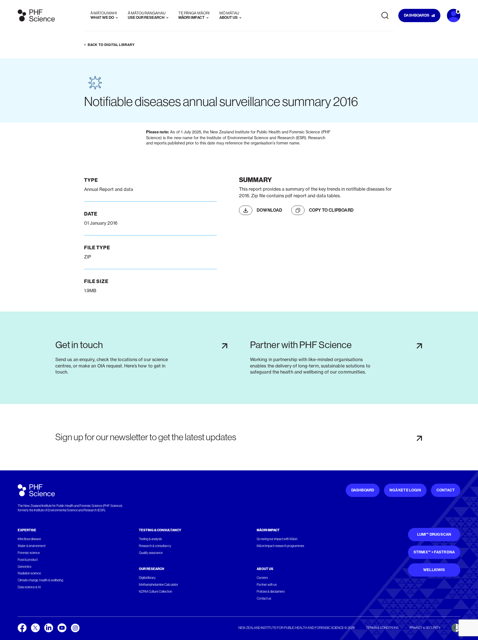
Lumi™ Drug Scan (434, 534)
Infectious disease (29, 539)
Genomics (24, 567)
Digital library (147, 578)
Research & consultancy (155, 546)
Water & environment (31, 546)
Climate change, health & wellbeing (40, 580)
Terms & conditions (382, 628)
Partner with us (266, 585)
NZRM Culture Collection (155, 592)
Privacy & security (425, 628)
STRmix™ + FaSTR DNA (434, 552)
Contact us (264, 598)
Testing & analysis (150, 539)
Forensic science (29, 553)
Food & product (28, 560)
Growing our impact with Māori (277, 539)
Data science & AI (29, 587)
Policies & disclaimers (271, 592)
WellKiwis (434, 570)
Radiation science (29, 573)
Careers (262, 578)
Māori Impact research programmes (280, 546)
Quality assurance (151, 553)
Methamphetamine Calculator (158, 585)
